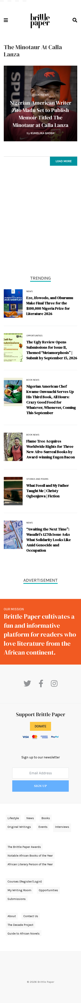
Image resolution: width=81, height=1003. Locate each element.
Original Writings (19, 827)
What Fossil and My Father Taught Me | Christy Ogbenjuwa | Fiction (47, 491)
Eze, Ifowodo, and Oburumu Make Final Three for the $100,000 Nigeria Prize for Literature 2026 (49, 305)
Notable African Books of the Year (30, 855)
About (12, 916)
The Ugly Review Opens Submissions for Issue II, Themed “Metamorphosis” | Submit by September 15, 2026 (51, 350)
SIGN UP (40, 786)
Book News (40, 94)
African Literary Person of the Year (30, 864)
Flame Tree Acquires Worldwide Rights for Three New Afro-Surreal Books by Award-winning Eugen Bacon (50, 449)
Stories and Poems (37, 479)
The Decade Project (20, 925)
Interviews (62, 827)
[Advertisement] (40, 221)
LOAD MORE (64, 161)
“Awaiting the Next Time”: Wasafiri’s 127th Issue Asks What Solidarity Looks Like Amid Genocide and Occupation (48, 539)
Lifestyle (13, 818)
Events (42, 827)
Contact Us (30, 916)
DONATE (40, 726)
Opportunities (34, 335)
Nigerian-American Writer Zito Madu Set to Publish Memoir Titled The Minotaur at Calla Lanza (40, 114)
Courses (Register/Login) (25, 881)
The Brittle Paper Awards (24, 847)
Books (45, 818)
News (29, 291)
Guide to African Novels (24, 933)
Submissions (17, 899)
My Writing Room (19, 890)
